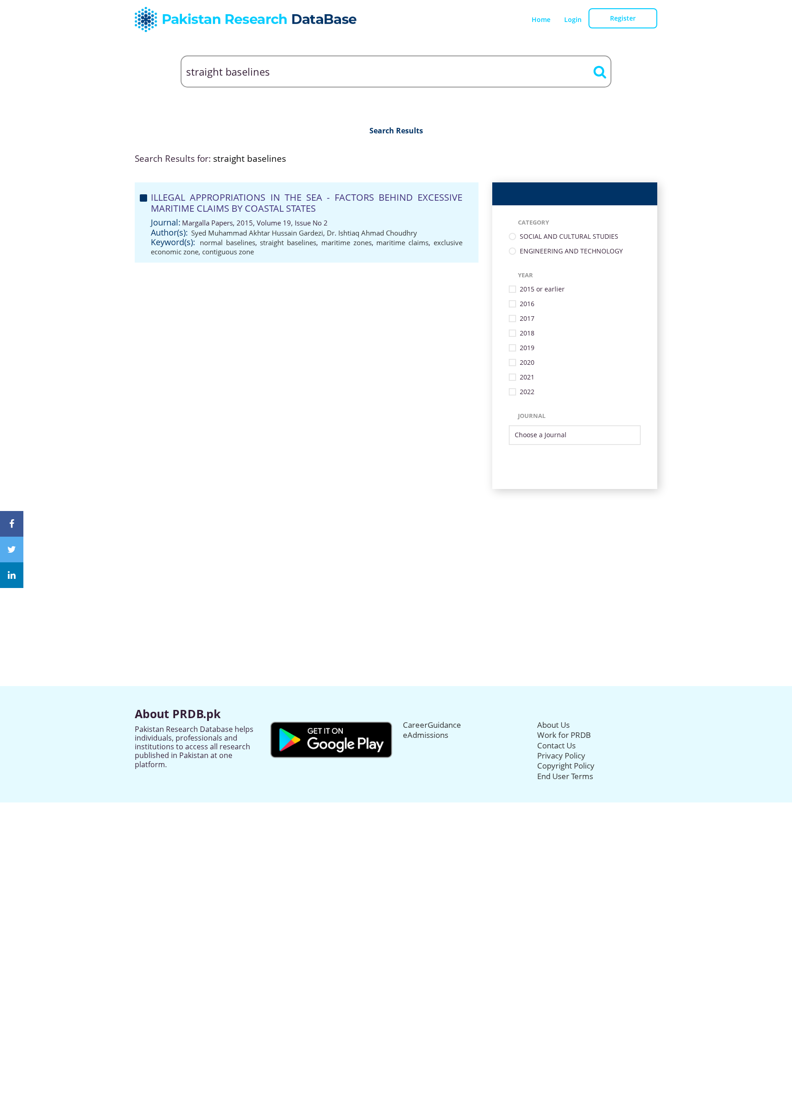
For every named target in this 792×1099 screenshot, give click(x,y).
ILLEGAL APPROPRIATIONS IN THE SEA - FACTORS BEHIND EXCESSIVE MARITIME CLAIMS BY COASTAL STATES (306, 202)
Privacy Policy (561, 755)
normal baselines (227, 242)
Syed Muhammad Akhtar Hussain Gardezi (257, 232)
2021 (527, 377)
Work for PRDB (564, 735)
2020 (527, 363)
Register (623, 18)
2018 (527, 333)
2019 (527, 348)
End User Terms (565, 776)
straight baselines (288, 242)
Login (573, 19)
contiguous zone (228, 251)
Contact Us (556, 745)
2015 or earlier (542, 289)
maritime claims (402, 242)
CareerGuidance (432, 725)
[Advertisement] (396, 553)
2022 (527, 392)
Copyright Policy (565, 765)
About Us (553, 725)
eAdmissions (425, 735)
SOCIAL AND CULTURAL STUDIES (569, 237)
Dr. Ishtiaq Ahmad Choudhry (372, 232)
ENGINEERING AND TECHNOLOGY (571, 251)
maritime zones (346, 242)
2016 (527, 304)
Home (541, 19)
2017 (527, 319)
